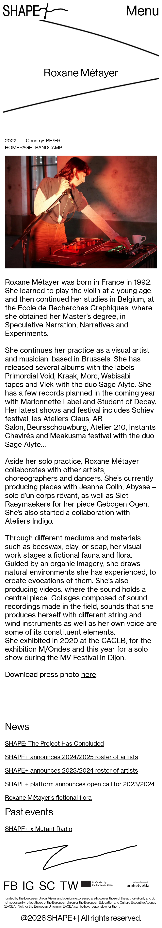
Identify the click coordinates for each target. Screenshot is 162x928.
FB (10, 886)
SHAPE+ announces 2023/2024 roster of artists (71, 770)
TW (69, 886)
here (88, 674)
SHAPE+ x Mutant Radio (38, 829)
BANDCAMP (48, 147)
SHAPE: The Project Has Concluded (54, 743)
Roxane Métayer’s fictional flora (48, 797)
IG (28, 886)
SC (47, 886)
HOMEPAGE (18, 147)
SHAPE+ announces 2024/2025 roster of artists (71, 757)
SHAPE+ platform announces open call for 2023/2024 (80, 784)
